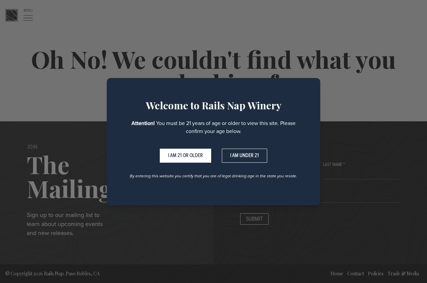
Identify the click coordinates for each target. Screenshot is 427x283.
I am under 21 (244, 155)
